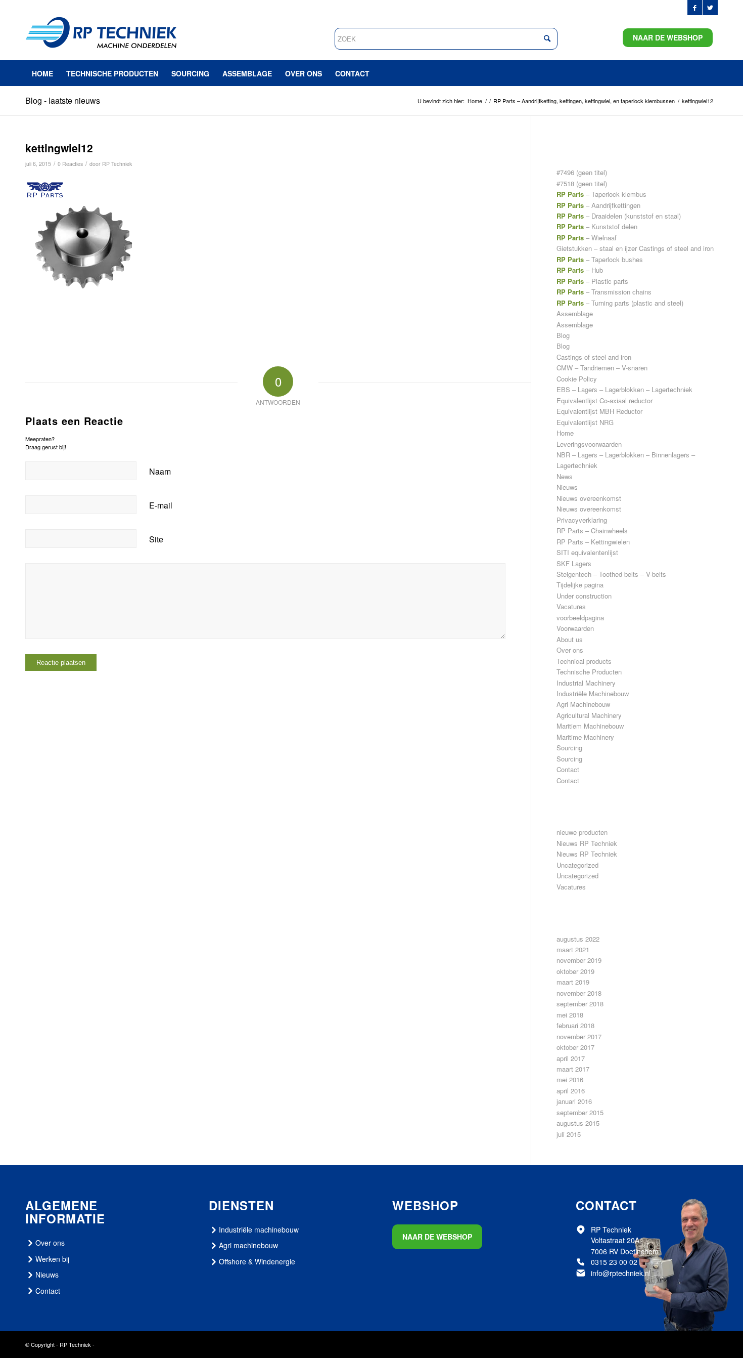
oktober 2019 (575, 971)
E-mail (160, 505)
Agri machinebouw (248, 1245)
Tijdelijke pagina (579, 584)
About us (569, 639)
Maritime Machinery (585, 737)
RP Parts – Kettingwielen (593, 541)
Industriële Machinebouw (592, 693)
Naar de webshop (668, 37)
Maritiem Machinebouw (590, 726)
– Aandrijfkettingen (598, 205)
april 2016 (570, 1090)
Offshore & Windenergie (257, 1261)
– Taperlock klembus (601, 194)
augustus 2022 (577, 939)
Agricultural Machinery (589, 715)
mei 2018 (569, 1015)
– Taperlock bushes (599, 259)
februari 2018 (575, 1025)
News (564, 476)
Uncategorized (577, 865)
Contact (567, 769)
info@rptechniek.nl (621, 1273)
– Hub (579, 270)
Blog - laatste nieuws (62, 100)
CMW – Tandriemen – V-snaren (601, 367)
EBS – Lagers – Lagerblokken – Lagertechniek (624, 389)
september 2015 (579, 1112)
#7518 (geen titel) (581, 183)
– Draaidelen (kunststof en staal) (618, 216)
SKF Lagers (573, 563)
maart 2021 (572, 949)
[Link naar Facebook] (694, 7)
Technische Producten (589, 671)
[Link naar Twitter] (710, 7)
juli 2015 (568, 1134)
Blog (563, 335)
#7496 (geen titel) (581, 172)
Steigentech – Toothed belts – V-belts (611, 574)
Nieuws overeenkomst (588, 498)
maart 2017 (572, 1069)
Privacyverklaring (581, 520)
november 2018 (578, 993)
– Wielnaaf (586, 237)
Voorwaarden (575, 628)
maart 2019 (572, 982)
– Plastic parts (592, 281)
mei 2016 (569, 1079)
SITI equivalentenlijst (587, 552)
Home (565, 433)
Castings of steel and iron (593, 357)
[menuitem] (42, 73)
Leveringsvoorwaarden (589, 444)
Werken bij (52, 1259)
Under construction (584, 596)
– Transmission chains (604, 291)
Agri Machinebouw (583, 704)
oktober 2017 (575, 1047)
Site (156, 539)
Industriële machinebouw (259, 1229)
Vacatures (571, 606)
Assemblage (574, 313)
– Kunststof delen (596, 226)
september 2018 (579, 1003)
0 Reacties (70, 163)
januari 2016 (574, 1101)
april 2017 (570, 1058)
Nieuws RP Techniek (586, 843)
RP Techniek (117, 163)
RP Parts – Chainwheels (592, 530)
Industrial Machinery (586, 683)
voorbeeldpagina (580, 617)
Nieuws (567, 487)
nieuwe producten (582, 832)
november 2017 (578, 1036)
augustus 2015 (577, 1123)
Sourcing (569, 747)
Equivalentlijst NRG (585, 422)
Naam (160, 471)
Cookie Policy (576, 379)
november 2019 (578, 960)
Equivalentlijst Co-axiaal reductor (604, 400)
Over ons (569, 650)
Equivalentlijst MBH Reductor (599, 411)
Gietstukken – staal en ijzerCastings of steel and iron (635, 248)
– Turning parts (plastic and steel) (619, 303)
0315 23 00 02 (614, 1262)
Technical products (584, 661)
